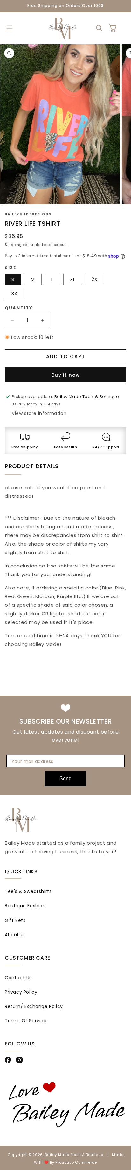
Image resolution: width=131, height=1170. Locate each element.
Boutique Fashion (25, 905)
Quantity (19, 308)
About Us (15, 934)
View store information (39, 413)
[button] (9, 28)
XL (72, 279)
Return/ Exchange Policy (34, 1006)
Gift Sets (15, 920)
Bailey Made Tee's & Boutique (74, 1154)
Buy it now (66, 375)
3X (14, 293)
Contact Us (18, 977)
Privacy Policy (21, 992)
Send (65, 778)
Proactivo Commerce (76, 1162)
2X (95, 279)
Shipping (13, 244)
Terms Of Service (26, 1020)
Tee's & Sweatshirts (28, 891)
